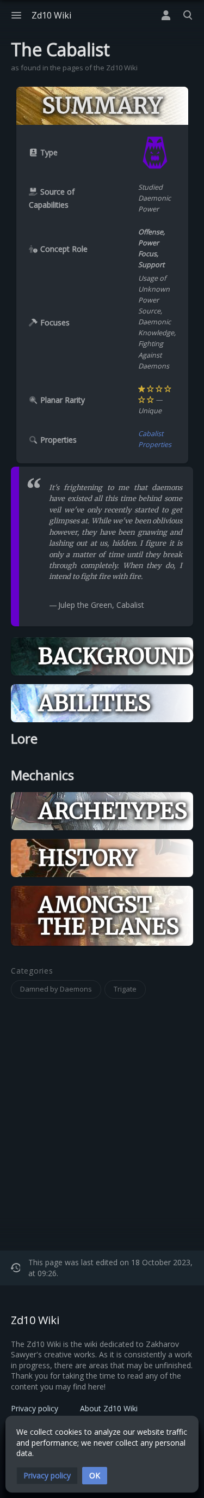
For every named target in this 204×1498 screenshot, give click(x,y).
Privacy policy (34, 1408)
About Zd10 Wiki (109, 1408)
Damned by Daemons (56, 989)
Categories (32, 971)
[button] (47, 1475)
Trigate (125, 989)
